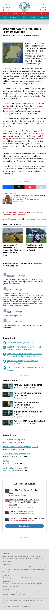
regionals (39, 212)
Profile (23, 569)
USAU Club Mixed (30, 387)
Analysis (11, 567)
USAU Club (16, 442)
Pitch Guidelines (34, 558)
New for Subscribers (16, 583)
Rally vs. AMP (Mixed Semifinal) (29, 421)
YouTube (5, 592)
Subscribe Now (24, 526)
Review (40, 569)
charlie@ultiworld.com (21, 199)
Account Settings (35, 583)
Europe (43, 14)
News (4, 18)
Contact (17, 556)
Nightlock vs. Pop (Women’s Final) (28, 413)
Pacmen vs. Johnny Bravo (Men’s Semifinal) (26, 403)
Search (42, 10)
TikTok (39, 592)
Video (4, 572)
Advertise (11, 556)
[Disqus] (24, 300)
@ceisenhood (17, 202)
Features (5, 567)
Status (42, 558)
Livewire (10, 572)
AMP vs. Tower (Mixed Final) (28, 384)
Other (4, 569)
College (24, 14)
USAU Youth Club (17, 456)
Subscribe (41, 7)
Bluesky (33, 592)
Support (5, 586)
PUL (18, 578)
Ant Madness (12, 212)
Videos (33, 18)
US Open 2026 (9, 461)
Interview (26, 567)
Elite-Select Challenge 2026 (14, 439)
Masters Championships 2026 (15, 468)
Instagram (20, 592)
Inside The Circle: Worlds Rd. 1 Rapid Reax (24, 491)
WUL (22, 578)
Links (31, 567)
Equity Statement (8, 558)
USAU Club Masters (17, 471)
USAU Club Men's (30, 398)
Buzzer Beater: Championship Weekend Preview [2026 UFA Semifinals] (24, 348)
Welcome (5, 583)
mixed (33, 212)
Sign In (42, 4)
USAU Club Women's (31, 417)
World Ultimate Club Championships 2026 (20, 446)
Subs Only (43, 18)
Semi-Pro (6, 14)
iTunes (19, 594)
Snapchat (5, 594)
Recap (35, 569)
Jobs (26, 558)
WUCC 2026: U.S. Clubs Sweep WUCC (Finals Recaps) (25, 368)
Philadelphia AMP (16, 219)
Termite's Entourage (9, 214)
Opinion (42, 567)
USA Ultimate (21, 214)
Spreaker (12, 594)
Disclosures (24, 556)
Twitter (27, 592)
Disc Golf (7, 10)
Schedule (7, 4)
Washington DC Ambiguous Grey (35, 219)
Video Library (7, 561)
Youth (34, 14)
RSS (23, 594)
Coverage (19, 567)
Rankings (13, 18)
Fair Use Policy (19, 558)
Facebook (13, 592)
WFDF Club (16, 449)
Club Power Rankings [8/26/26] (20, 342)
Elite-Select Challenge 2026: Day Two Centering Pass (22, 361)
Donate (32, 556)
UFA (14, 578)
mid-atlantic (26, 212)
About (4, 556)
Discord (7, 7)
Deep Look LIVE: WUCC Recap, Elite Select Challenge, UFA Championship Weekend (24, 354)
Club (15, 14)
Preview (36, 36)
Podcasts (24, 18)
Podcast (10, 569)
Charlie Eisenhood (24, 36)
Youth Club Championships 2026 (16, 453)
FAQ (10, 586)
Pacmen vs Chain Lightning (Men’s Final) (27, 394)
